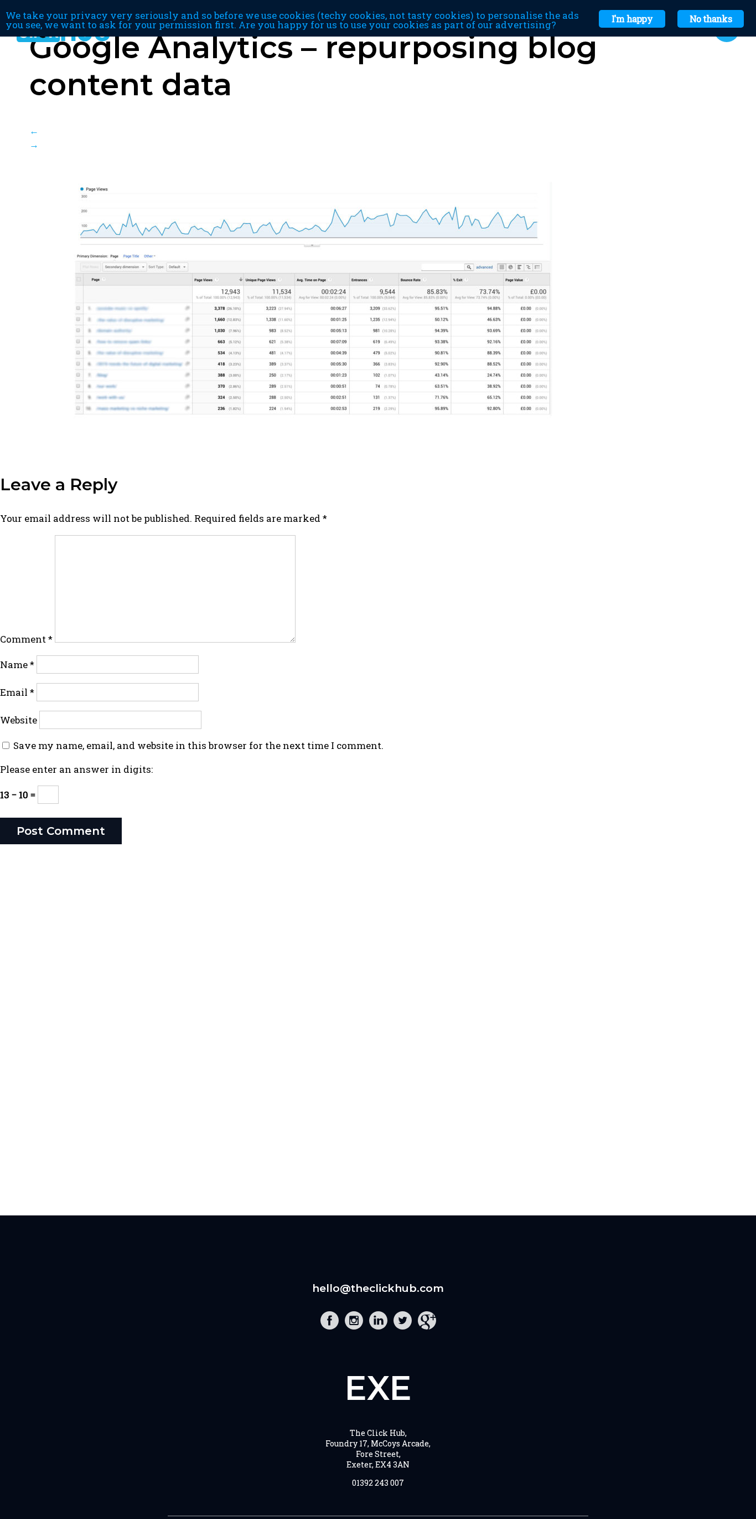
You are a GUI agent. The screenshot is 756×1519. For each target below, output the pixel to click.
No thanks (711, 18)
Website (18, 720)
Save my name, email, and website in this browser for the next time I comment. (198, 745)
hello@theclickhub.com (378, 1288)
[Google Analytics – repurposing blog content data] (312, 433)
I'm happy (632, 18)
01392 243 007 (378, 1482)
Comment (26, 639)
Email (17, 692)
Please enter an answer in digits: (76, 769)
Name (17, 664)
